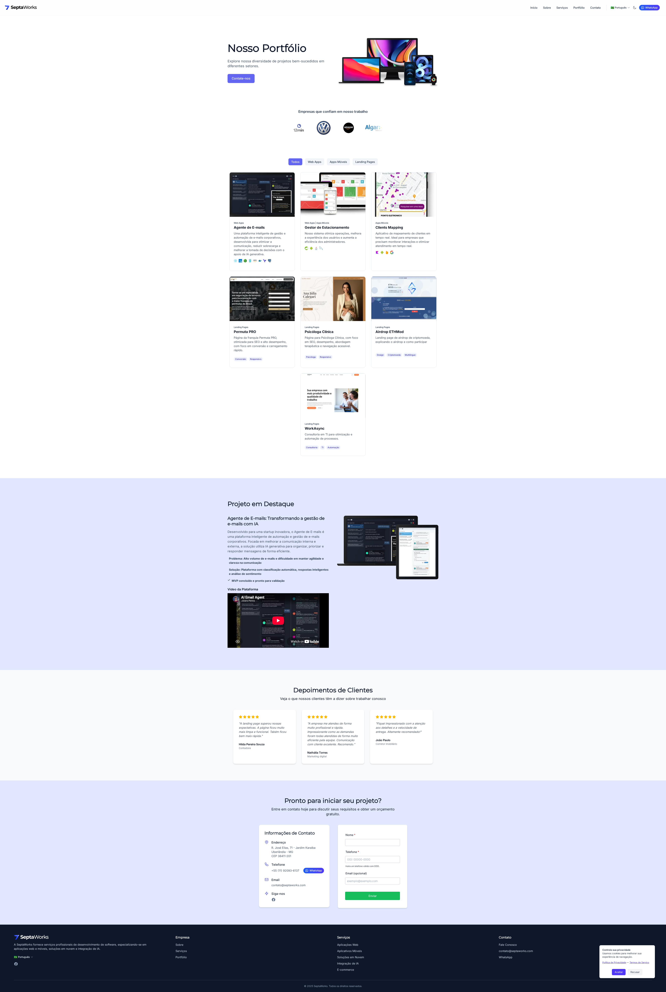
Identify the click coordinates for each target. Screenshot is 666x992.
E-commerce (345, 969)
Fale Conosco (508, 944)
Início (533, 7)
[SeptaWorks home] (20, 8)
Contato (595, 7)
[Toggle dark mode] (634, 7)
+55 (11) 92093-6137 (285, 870)
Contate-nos (241, 78)
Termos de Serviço (639, 962)
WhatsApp (505, 957)
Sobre (547, 7)
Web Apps (314, 162)
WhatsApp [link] (651, 7)
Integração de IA (348, 963)
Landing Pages (365, 162)
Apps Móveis (338, 162)
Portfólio (579, 7)
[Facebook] (273, 900)
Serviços (562, 7)
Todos (295, 162)
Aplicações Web (347, 944)
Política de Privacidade (614, 962)
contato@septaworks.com (288, 885)
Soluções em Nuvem (350, 957)
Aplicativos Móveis (349, 951)
